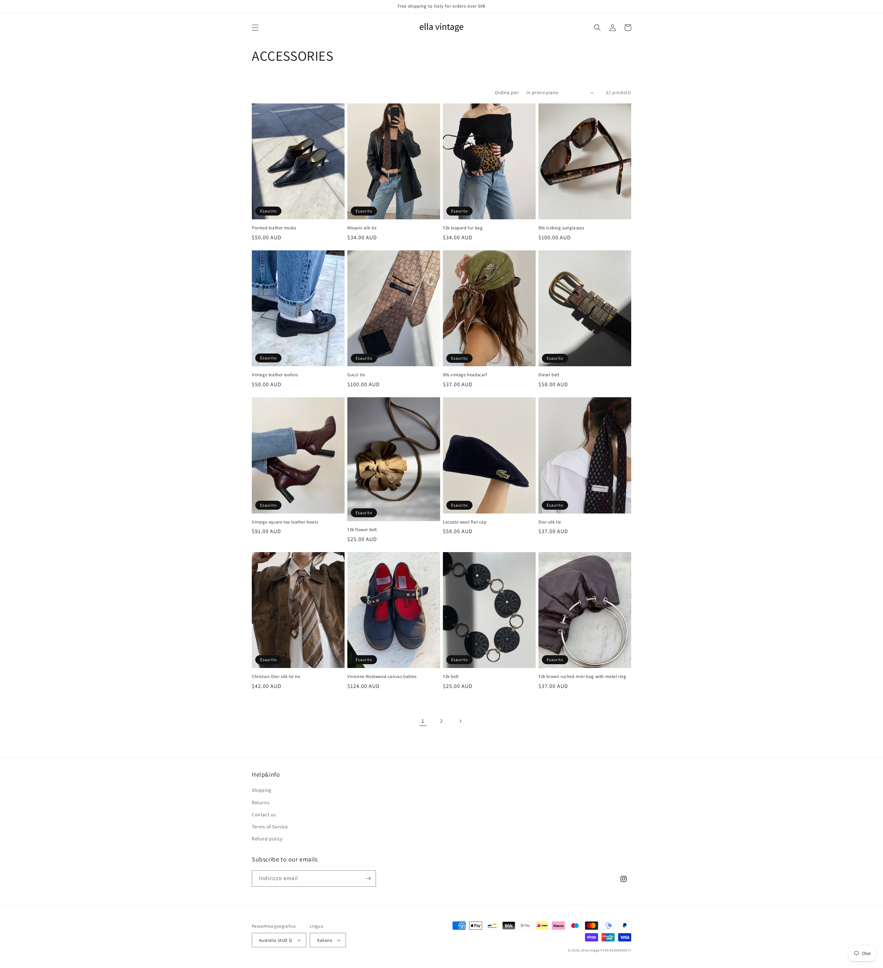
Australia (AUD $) (275, 940)
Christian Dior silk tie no (276, 676)
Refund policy (267, 839)
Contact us (264, 814)
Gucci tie (356, 375)
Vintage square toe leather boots (285, 522)
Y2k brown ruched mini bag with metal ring (582, 676)
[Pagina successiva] (460, 721)
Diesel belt (548, 375)
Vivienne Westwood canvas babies (382, 676)
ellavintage (590, 950)
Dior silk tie (549, 522)
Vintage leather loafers (275, 375)
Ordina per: (507, 92)
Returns (260, 802)
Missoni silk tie (362, 228)
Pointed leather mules (274, 228)
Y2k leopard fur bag (463, 228)
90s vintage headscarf (465, 375)
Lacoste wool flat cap (465, 522)
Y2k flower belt (362, 529)
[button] (255, 27)
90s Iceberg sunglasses (561, 228)
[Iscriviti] (368, 878)
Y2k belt (451, 676)
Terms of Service (270, 827)
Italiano (324, 940)
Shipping (261, 790)
